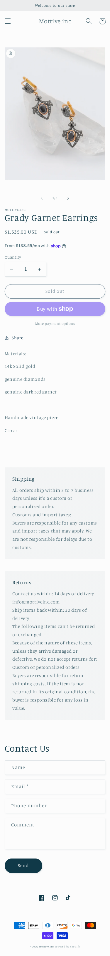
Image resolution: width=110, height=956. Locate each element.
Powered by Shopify (67, 946)
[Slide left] (41, 198)
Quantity (13, 257)
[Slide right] (68, 198)
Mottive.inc (46, 946)
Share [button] (17, 337)
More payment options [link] (55, 323)
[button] (7, 21)
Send (23, 865)
